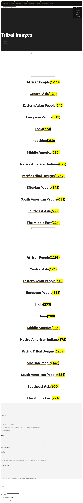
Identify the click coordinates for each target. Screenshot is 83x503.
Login (12, 497)
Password (3, 494)
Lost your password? (6, 500)
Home (5, 41)
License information (31, 478)
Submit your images (6, 430)
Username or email (6, 491)
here (45, 460)
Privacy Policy (21, 478)
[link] (16, 7)
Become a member (5, 447)
